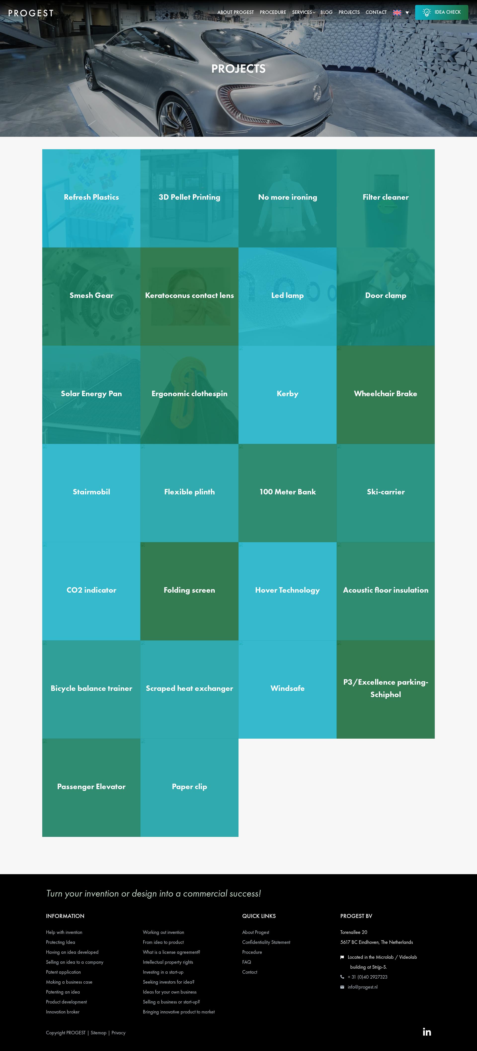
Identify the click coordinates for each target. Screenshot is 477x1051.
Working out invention (163, 932)
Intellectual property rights (168, 962)
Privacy (118, 1032)
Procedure (252, 952)
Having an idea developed (72, 952)
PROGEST (76, 1032)
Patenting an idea (63, 992)
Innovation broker (63, 1011)
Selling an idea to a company (74, 962)
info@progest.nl (363, 987)
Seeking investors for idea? (169, 982)
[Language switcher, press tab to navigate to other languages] (401, 12)
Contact (249, 972)
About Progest (255, 932)
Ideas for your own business (170, 992)
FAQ (246, 962)
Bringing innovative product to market (179, 1011)
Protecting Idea (60, 942)
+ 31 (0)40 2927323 (368, 977)
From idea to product (163, 942)
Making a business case (69, 982)
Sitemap (99, 1032)
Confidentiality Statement (266, 942)
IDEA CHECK (448, 12)
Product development (66, 1002)
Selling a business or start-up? (171, 1002)
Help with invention (64, 932)
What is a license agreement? (171, 952)
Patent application (63, 972)
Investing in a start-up (163, 972)
